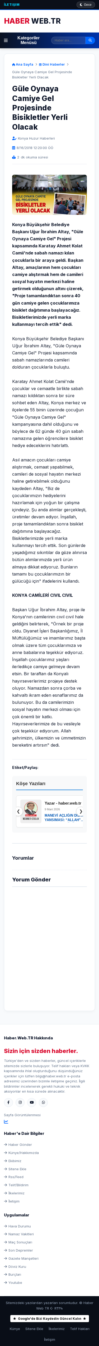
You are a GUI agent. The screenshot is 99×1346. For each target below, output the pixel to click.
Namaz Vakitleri (21, 1234)
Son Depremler (20, 1250)
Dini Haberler (53, 64)
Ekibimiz (14, 1161)
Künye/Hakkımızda (23, 1153)
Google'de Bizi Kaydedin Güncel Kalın (49, 1319)
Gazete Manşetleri (23, 1258)
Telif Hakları (79, 1329)
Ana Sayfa (24, 64)
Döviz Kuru (17, 1266)
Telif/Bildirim (18, 1185)
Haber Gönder (20, 1144)
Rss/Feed (15, 1177)
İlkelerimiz (16, 1193)
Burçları (14, 1274)
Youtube (15, 1282)
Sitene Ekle (17, 1169)
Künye (15, 1329)
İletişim (12, 5)
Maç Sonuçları (20, 1242)
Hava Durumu (19, 1226)
